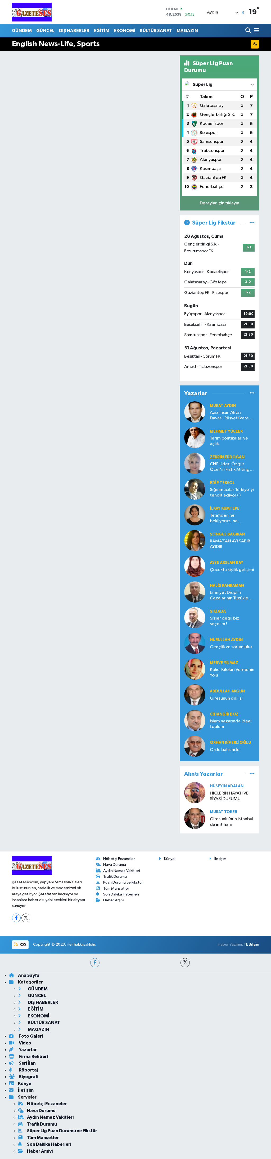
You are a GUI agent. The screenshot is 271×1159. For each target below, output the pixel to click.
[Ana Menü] (255, 30)
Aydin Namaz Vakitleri (121, 871)
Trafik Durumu (115, 877)
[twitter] (185, 962)
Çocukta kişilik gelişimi (232, 570)
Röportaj (28, 1070)
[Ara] (248, 30)
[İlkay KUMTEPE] (194, 514)
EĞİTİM (101, 30)
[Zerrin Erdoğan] (194, 463)
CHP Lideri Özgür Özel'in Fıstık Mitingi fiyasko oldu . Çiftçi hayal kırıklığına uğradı (232, 467)
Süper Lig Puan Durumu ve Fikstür (62, 1131)
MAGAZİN (187, 30)
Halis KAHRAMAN (227, 586)
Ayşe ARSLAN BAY (226, 563)
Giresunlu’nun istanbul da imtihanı (231, 822)
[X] (25, 918)
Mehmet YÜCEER (226, 431)
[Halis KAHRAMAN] (194, 592)
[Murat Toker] (194, 818)
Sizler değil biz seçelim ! (224, 621)
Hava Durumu (114, 865)
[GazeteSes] (32, 12)
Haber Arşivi (113, 900)
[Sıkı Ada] (194, 617)
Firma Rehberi (33, 1056)
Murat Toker (223, 812)
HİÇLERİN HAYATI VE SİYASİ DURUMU (229, 796)
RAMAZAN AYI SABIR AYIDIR (230, 544)
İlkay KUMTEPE (225, 509)
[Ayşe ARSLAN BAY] (194, 566)
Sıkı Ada (218, 611)
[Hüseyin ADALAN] (194, 792)
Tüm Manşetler (116, 888)
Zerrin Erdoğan (227, 457)
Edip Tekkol (222, 483)
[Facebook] (16, 918)
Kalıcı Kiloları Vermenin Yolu (232, 673)
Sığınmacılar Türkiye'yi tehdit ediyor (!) (232, 493)
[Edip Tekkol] (194, 489)
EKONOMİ (124, 30)
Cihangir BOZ (224, 714)
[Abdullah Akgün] (194, 694)
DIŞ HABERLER (74, 30)
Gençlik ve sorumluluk (231, 647)
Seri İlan (27, 1063)
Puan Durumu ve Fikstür (123, 882)
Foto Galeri (30, 1036)
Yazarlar (27, 1049)
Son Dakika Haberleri (121, 894)
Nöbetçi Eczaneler (119, 859)
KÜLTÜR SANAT (156, 30)
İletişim (220, 859)
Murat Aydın (223, 406)
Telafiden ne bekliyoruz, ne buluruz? (224, 518)
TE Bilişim (251, 944)
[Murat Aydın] (194, 412)
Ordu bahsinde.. (226, 750)
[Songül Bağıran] (194, 540)
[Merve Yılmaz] (194, 669)
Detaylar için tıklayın (219, 203)
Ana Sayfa (28, 975)
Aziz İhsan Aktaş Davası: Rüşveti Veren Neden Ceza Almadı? (231, 415)
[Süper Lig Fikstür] (252, 223)
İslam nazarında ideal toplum (230, 724)
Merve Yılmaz (224, 663)
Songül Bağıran (227, 534)
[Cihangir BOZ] (194, 720)
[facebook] (95, 962)
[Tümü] (252, 393)
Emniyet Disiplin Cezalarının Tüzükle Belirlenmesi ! (229, 595)
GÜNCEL (45, 30)
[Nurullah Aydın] (194, 643)
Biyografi (28, 1076)
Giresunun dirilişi (226, 698)
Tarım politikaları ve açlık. (229, 441)
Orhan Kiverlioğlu (230, 743)
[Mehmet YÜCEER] (194, 437)
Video (24, 1043)
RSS (22, 944)
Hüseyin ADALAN (226, 786)
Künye (169, 859)
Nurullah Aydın (226, 640)
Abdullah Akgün (227, 691)
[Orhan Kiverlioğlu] (194, 746)
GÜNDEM (22, 30)
